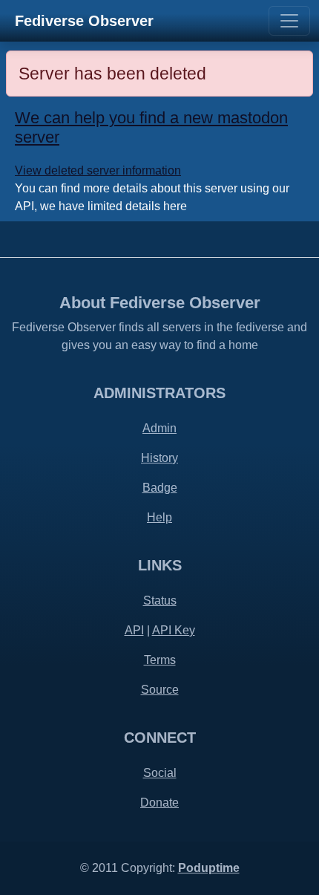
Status (160, 600)
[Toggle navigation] (289, 21)
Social (160, 773)
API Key (173, 630)
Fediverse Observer (84, 21)
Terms (160, 660)
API (134, 630)
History (159, 458)
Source (160, 689)
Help (159, 517)
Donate (159, 802)
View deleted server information (98, 170)
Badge (159, 487)
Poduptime (209, 868)
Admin (159, 428)
